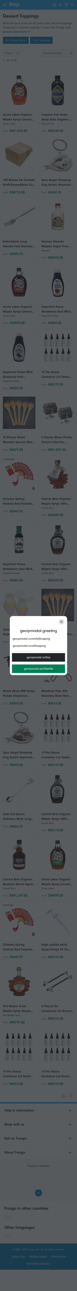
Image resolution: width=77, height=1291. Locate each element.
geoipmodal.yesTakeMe (38, 668)
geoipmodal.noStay (38, 657)
